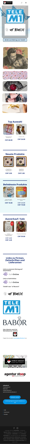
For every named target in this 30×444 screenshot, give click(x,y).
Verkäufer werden (15, 397)
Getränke (9, 438)
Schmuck (6, 440)
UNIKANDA (16, 430)
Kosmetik (23, 437)
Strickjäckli (21, 136)
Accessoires (23, 435)
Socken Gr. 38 (8, 136)
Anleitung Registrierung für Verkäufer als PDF (15, 401)
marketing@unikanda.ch (19, 338)
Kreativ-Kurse (23, 438)
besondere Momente (9, 437)
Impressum (6, 412)
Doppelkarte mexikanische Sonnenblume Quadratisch (21, 170)
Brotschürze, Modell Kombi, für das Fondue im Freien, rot (21, 200)
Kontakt (6, 414)
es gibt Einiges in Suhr (15, 16)
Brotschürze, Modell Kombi (9, 200)
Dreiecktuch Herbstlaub (9, 233)
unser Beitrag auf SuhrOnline (15, 29)
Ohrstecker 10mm (22, 233)
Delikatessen (18, 437)
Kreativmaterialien (19, 440)
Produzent (8, 433)
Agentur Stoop (7, 432)
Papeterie (17, 438)
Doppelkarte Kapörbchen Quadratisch (8, 170)
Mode (13, 438)
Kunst (4, 438)
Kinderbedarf (12, 440)
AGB (5, 410)
